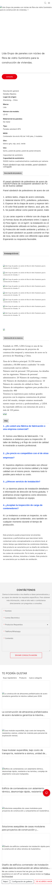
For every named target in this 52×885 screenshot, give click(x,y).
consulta (9, 77)
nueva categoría (35, 678)
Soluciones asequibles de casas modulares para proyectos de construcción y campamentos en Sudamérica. (23, 828)
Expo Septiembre (10, 678)
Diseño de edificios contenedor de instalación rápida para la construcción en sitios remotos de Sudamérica (25, 866)
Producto (22, 678)
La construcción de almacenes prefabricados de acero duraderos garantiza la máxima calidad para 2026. (25, 714)
